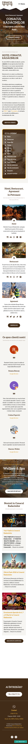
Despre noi (14, 325)
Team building (11, 162)
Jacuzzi (9, 148)
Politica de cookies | (19, 727)
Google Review (14, 374)
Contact (14, 710)
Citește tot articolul (17, 547)
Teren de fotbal (11, 159)
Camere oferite (14, 37)
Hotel (9, 136)
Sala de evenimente (13, 168)
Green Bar (10, 142)
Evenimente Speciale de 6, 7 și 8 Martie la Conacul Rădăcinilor (13, 615)
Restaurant (10, 139)
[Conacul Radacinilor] (7, 4)
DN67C (6, 111)
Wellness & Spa (11, 156)
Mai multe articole (14, 641)
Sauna (9, 153)
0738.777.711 (14, 713)
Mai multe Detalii (14, 491)
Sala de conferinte (12, 165)
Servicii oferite (10, 122)
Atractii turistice (12, 173)
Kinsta (14, 725)
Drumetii (10, 170)
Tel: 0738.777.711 (14, 694)
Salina (9, 151)
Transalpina (14, 111)
